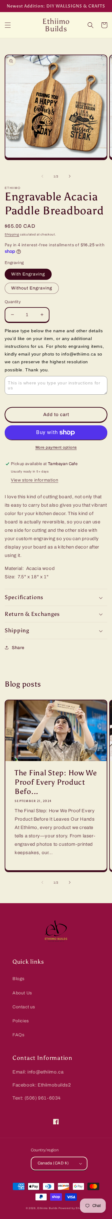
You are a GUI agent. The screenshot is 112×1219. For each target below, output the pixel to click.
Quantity (13, 302)
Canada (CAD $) (53, 1163)
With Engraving (28, 274)
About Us (22, 993)
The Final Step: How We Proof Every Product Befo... (56, 782)
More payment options (56, 447)
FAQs (18, 1035)
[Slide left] (42, 176)
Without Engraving (31, 288)
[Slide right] (70, 176)
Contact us (23, 1007)
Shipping (12, 234)
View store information (34, 480)
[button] (8, 25)
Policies (20, 1021)
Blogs (18, 978)
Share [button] (18, 647)
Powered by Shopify (72, 1208)
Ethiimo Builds (47, 1208)
